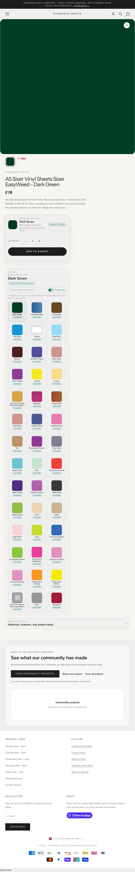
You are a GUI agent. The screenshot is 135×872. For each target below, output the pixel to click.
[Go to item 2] (21, 158)
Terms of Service (79, 772)
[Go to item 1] (10, 162)
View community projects (35, 673)
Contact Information (81, 746)
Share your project (72, 674)
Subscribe (17, 826)
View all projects (94, 674)
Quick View (6, 870)
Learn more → (81, 6)
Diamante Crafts (17, 172)
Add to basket (37, 251)
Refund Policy (78, 759)
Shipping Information (82, 765)
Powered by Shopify (84, 845)
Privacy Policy (78, 752)
